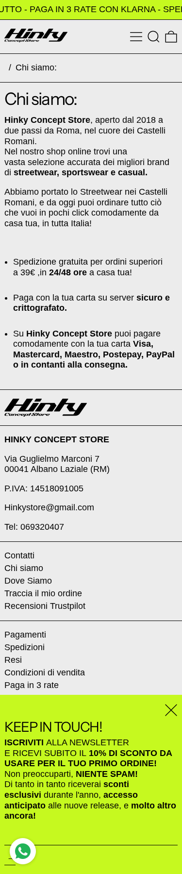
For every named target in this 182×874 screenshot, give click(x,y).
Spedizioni (24, 647)
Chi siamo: (36, 67)
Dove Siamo (28, 581)
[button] (153, 36)
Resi (13, 660)
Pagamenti (25, 634)
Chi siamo (23, 568)
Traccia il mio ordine (43, 593)
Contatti (19, 555)
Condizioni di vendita (44, 672)
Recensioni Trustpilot (44, 606)
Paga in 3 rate (31, 685)
